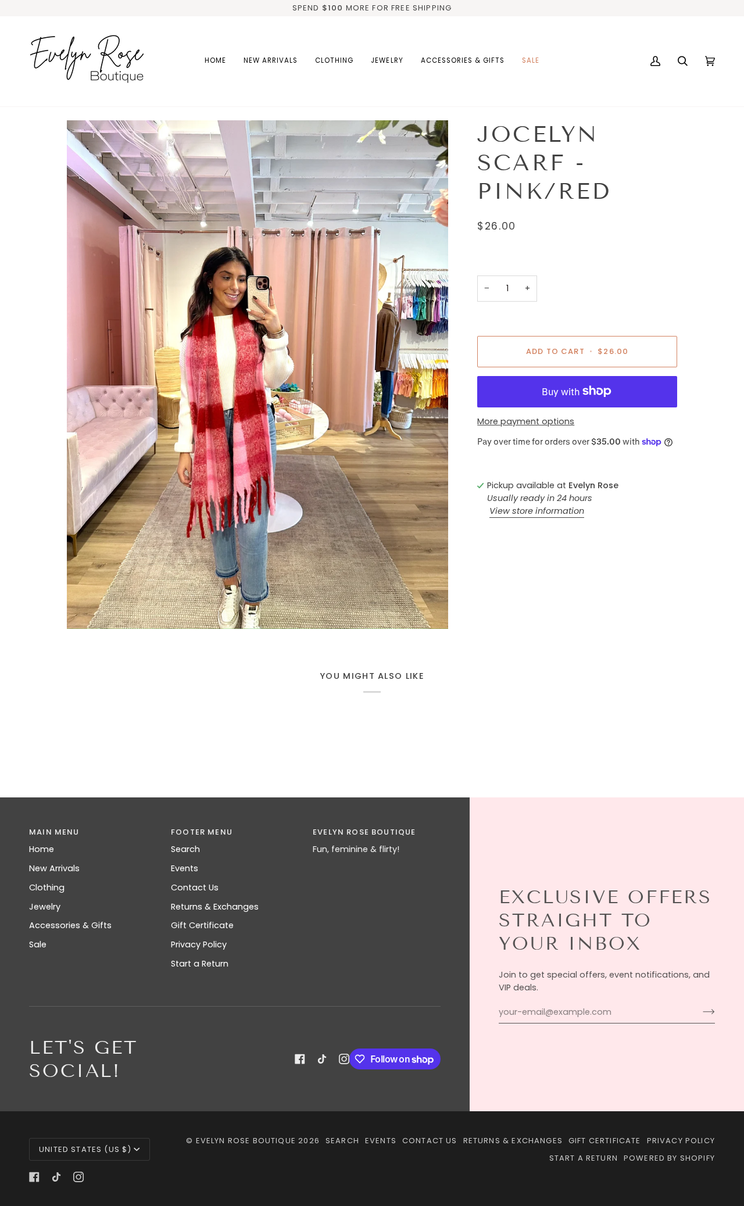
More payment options (525, 421)
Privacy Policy (199, 944)
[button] (334, 61)
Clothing (47, 887)
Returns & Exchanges (215, 906)
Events (184, 868)
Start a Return (199, 963)
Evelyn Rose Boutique (246, 1140)
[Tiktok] (322, 1059)
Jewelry (44, 906)
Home (41, 849)
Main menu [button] (54, 832)
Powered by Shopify (669, 1158)
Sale (37, 944)
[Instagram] (344, 1059)
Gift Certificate (202, 925)
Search (185, 849)
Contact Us (195, 887)
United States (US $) (85, 1149)
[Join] (699, 1012)
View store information (536, 510)
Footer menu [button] (202, 832)
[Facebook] (300, 1059)
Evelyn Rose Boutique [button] (364, 832)
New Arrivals (54, 868)
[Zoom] (257, 374)
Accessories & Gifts (70, 925)
